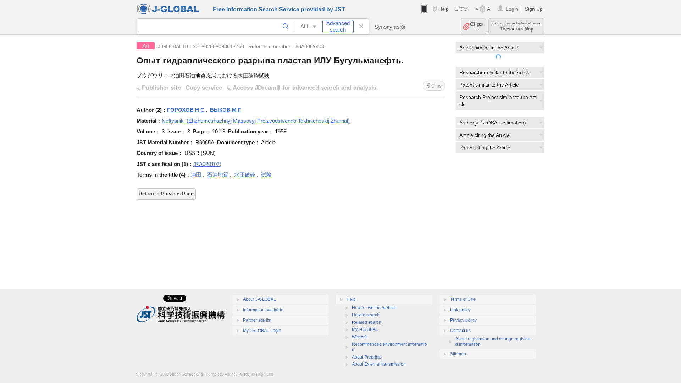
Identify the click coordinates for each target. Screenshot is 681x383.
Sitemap (458, 353)
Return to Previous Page (166, 193)
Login (512, 9)
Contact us (460, 330)
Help (443, 9)
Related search (366, 322)
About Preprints (367, 357)
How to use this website (374, 307)
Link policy (460, 309)
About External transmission (379, 364)
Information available (263, 309)
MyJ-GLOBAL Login (262, 330)
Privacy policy (463, 320)
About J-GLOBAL (259, 299)
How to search (366, 314)
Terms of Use (462, 299)
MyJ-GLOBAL (365, 329)
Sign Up (534, 9)
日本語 (461, 9)
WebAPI (359, 336)
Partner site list (257, 320)
